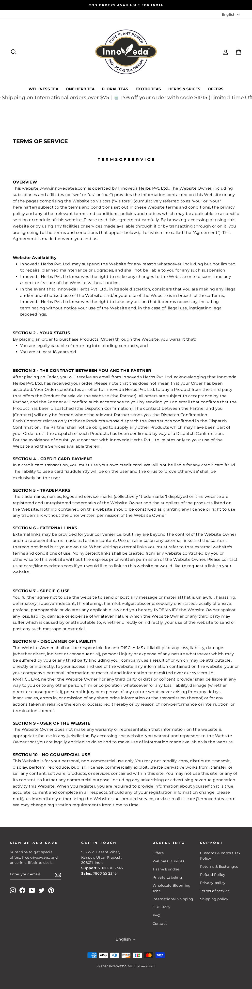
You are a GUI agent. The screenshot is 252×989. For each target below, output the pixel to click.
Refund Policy (212, 875)
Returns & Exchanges (219, 866)
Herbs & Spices (184, 89)
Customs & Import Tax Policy (220, 855)
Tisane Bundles (166, 869)
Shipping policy (214, 899)
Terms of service (215, 891)
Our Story (162, 907)
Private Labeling (167, 877)
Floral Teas (115, 89)
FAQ (156, 915)
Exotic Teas (148, 89)
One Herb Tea (80, 89)
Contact (160, 924)
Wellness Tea (43, 89)
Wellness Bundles (168, 861)
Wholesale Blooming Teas (172, 888)
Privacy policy (213, 883)
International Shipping (173, 899)
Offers (215, 89)
